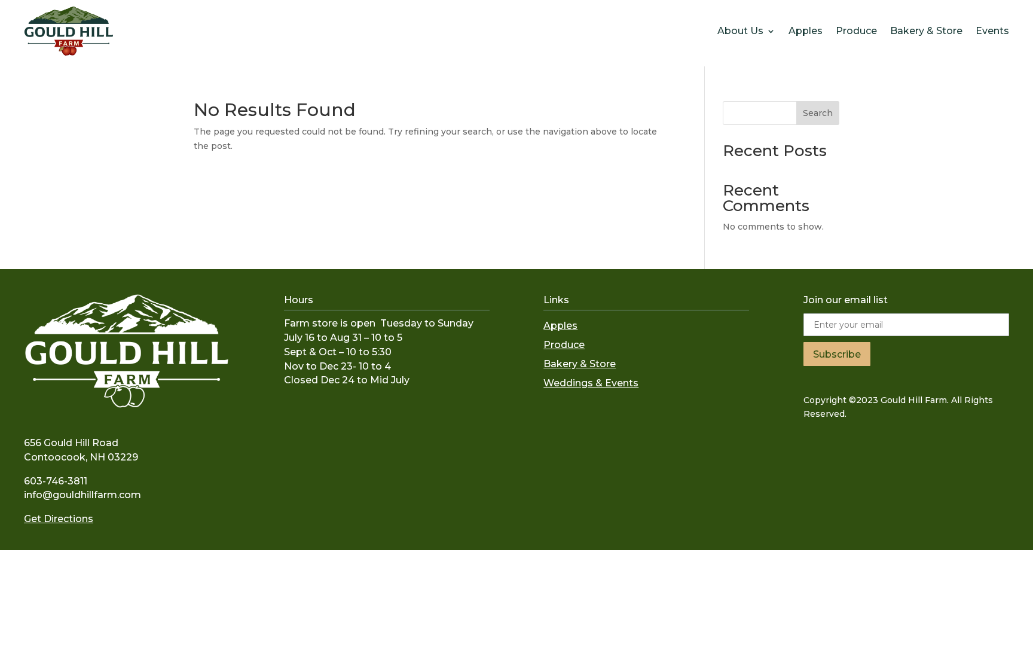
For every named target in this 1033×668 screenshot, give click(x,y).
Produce (856, 30)
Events (992, 30)
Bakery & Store (926, 30)
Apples (805, 30)
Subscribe (837, 354)
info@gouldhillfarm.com (82, 495)
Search (818, 113)
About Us (740, 30)
